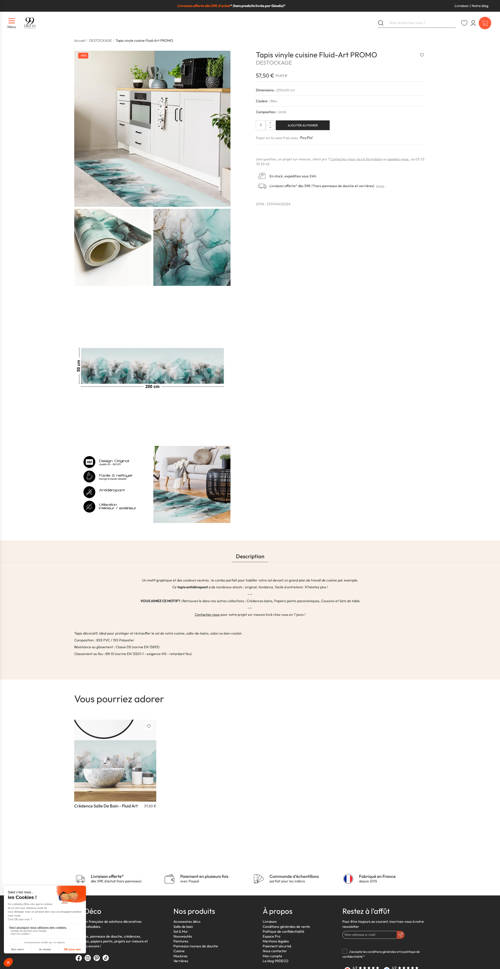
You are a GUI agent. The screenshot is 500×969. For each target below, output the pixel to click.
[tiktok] (105, 957)
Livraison (462, 6)
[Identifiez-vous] (473, 23)
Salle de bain (183, 926)
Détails (380, 186)
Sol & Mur (180, 931)
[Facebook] (78, 957)
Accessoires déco (186, 921)
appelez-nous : (399, 159)
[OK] (400, 935)
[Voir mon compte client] (464, 23)
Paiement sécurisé (277, 946)
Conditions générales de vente (286, 926)
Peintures (180, 941)
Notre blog (480, 6)
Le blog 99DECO (275, 961)
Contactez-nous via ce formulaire (356, 159)
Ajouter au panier (303, 125)
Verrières (180, 961)
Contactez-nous (207, 614)
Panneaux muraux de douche (195, 946)
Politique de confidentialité (283, 931)
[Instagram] (87, 957)
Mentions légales (276, 941)
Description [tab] (250, 556)
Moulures (180, 956)
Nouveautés (182, 936)
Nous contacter (275, 951)
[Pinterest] (96, 957)
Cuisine (179, 951)
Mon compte (272, 956)
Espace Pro (271, 936)
